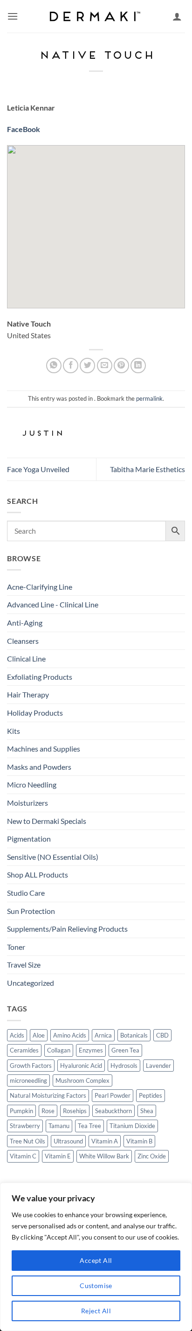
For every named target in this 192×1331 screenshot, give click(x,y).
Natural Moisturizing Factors (48, 1095)
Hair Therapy (28, 694)
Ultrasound (68, 1141)
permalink (149, 398)
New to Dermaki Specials (46, 820)
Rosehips (75, 1111)
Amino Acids (69, 1035)
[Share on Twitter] (87, 365)
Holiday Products (35, 712)
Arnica (103, 1035)
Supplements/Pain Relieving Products (67, 928)
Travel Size (24, 964)
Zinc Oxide (151, 1156)
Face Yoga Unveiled (38, 469)
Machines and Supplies (43, 748)
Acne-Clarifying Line (39, 586)
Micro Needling (31, 784)
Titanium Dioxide (132, 1125)
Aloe (39, 1035)
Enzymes (91, 1050)
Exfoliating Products (39, 676)
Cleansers (23, 640)
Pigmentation (29, 838)
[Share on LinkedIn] (138, 365)
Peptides (150, 1095)
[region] (96, 1257)
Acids (17, 1035)
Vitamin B (139, 1141)
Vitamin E (58, 1156)
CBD (162, 1035)
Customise (96, 1285)
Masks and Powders (39, 766)
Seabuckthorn (113, 1111)
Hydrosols (123, 1065)
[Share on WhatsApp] (54, 365)
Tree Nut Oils (27, 1141)
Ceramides (24, 1050)
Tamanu (58, 1125)
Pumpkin (21, 1111)
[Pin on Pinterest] (121, 365)
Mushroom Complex (82, 1080)
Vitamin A (104, 1141)
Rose (48, 1111)
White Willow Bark (104, 1156)
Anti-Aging (24, 622)
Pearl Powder (112, 1095)
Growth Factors (31, 1065)
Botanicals (134, 1035)
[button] (12, 16)
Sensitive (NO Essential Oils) (52, 856)
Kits (13, 730)
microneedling (28, 1080)
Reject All (96, 1311)
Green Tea (125, 1050)
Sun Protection (31, 910)
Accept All (96, 1260)
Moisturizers (27, 802)
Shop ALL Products (37, 874)
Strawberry (25, 1125)
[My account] (177, 16)
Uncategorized (30, 982)
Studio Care (26, 892)
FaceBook (23, 129)
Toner (16, 946)
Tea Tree (89, 1125)
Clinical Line (26, 658)
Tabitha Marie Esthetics (147, 469)
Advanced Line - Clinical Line (52, 604)
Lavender (158, 1065)
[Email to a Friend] (104, 365)
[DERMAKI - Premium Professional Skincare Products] (96, 16)
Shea (146, 1111)
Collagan (58, 1050)
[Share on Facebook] (70, 365)
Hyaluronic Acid (81, 1065)
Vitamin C (23, 1156)
